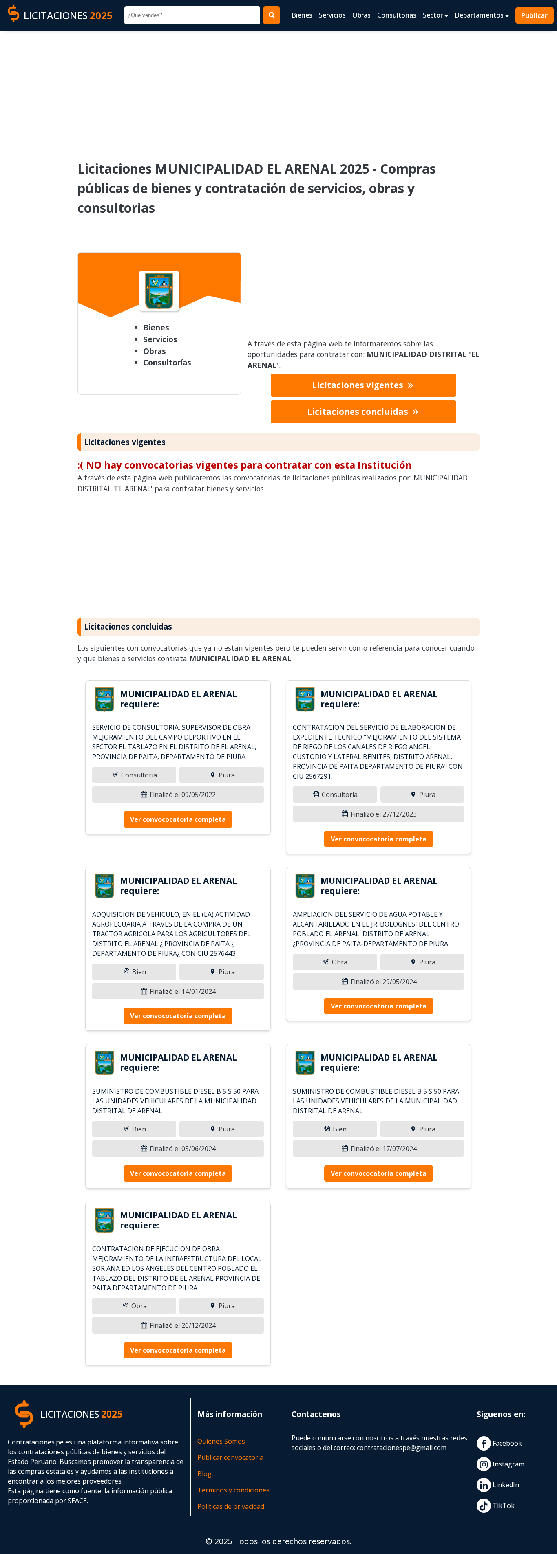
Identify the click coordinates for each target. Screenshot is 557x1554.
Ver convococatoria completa (178, 819)
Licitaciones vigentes (358, 385)
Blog (204, 1473)
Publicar (535, 15)
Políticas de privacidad (230, 1506)
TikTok (503, 1505)
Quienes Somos (221, 1441)
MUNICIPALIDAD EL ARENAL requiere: (178, 699)
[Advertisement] (278, 90)
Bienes (302, 15)
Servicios (332, 15)
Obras (361, 15)
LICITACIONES (68, 15)
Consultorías (396, 15)
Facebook (506, 1443)
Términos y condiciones (233, 1490)
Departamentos (480, 15)
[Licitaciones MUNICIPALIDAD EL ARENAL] (104, 700)
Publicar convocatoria (230, 1457)
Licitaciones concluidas (358, 411)
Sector (433, 15)
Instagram (507, 1464)
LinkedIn (505, 1485)
